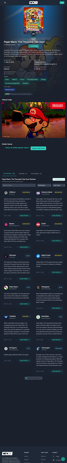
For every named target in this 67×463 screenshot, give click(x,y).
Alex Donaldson (45, 225)
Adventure (25, 83)
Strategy (43, 79)
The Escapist (45, 348)
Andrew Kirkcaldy (45, 288)
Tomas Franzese (45, 257)
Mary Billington (13, 288)
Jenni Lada (12, 257)
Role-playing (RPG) (32, 79)
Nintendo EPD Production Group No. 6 (45, 64)
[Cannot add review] (63, 459)
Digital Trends (45, 255)
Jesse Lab (44, 349)
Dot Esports (13, 348)
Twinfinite (12, 316)
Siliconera (12, 255)
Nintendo (6, 69)
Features (43, 459)
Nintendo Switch (9, 89)
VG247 (43, 224)
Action (7, 79)
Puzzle (22, 79)
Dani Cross (12, 194)
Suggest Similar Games (38, 148)
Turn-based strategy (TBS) (12, 83)
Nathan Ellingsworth (14, 225)
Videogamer (45, 287)
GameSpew (45, 316)
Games (26, 456)
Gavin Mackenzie (13, 349)
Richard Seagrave (46, 318)
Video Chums (13, 287)
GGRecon (12, 192)
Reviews (26, 459)
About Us (43, 456)
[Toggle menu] (5, 2)
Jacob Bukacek (45, 194)
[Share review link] (17, 215)
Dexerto (11, 224)
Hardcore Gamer (46, 192)
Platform (14, 79)
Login (61, 2)
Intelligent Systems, (40, 62)
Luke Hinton (12, 318)
